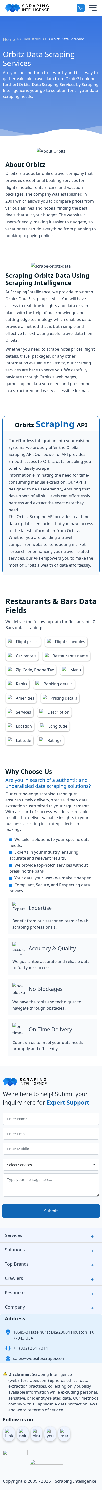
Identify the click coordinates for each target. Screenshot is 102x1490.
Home (9, 39)
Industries (32, 38)
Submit (51, 1210)
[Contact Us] (81, 8)
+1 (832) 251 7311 (30, 1348)
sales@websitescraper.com (39, 1358)
